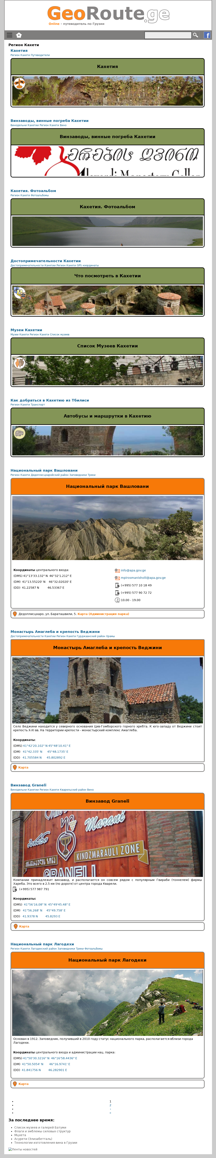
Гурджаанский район (91, 636)
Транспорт (38, 404)
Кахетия (19, 50)
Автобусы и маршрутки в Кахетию (107, 416)
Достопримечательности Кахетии (46, 261)
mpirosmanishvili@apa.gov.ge (143, 577)
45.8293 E (52, 916)
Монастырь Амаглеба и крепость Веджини (55, 632)
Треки (92, 475)
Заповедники (78, 475)
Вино (63, 125)
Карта (23, 767)
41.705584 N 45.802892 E (44, 757)
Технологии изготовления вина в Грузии (45, 1142)
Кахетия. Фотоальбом (33, 191)
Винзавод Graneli (28, 785)
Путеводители (40, 55)
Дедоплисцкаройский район (50, 475)
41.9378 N (30, 916)
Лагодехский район (44, 948)
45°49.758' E (56, 910)
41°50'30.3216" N (36, 1058)
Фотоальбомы (40, 195)
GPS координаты (88, 265)
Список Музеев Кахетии (107, 345)
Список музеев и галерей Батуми (40, 1127)
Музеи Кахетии (26, 330)
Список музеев (59, 334)
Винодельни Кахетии (25, 125)
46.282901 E (57, 1070)
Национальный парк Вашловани (44, 470)
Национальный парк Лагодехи (42, 944)
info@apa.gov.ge (133, 570)
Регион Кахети (20, 55)
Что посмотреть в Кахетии (107, 275)
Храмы (110, 636)
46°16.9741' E (59, 1064)
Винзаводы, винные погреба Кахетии (50, 121)
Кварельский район (73, 789)
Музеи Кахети (20, 334)
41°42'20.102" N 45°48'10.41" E (47, 745)
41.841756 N (31, 1070)
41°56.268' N (32, 910)
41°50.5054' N (32, 1064)
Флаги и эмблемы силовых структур (42, 1131)
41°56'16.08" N (35, 904)
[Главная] (108, 15)
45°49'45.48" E (59, 904)
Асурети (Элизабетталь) (33, 1139)
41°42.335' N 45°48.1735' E (45, 751)
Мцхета (20, 1135)
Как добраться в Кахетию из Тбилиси (50, 400)
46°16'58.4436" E (64, 1058)
